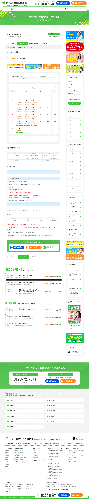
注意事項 (28, 47)
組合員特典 (35, 457)
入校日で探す (70, 8)
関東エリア (8, 454)
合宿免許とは (20, 484)
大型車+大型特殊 (24, 457)
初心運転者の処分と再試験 (51, 486)
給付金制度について (10, 489)
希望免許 (70, 81)
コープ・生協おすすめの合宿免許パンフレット (46, 443)
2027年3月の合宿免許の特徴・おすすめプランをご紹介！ (55, 476)
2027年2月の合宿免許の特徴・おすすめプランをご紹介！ (55, 473)
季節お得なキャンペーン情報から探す (55, 448)
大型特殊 (17, 461)
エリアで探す (26, 8)
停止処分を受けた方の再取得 (66, 484)
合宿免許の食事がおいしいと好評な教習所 (75, 455)
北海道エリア (8, 450)
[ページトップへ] (86, 495)
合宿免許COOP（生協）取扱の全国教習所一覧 (18, 443)
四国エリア (8, 464)
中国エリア (8, 462)
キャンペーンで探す (48, 8)
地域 (69, 87)
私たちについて (9, 484)
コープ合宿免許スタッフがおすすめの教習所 (75, 450)
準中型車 (17, 457)
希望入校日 (70, 93)
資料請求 (78, 443)
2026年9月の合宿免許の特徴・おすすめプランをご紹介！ (55, 458)
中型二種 (22, 455)
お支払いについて (9, 486)
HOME (8, 8)
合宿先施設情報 (20, 47)
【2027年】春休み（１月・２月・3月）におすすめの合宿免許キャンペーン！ (55, 456)
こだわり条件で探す (60, 8)
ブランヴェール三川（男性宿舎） (32, 155)
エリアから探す (8, 448)
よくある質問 (20, 488)
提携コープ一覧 (29, 489)
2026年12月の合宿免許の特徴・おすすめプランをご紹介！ (55, 467)
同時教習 (17, 455)
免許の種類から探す (18, 448)
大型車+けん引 (24, 459)
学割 (34, 454)
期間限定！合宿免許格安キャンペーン (54, 478)
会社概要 (20, 486)
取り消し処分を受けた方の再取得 (52, 484)
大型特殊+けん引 (24, 461)
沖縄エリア (8, 468)
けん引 (16, 462)
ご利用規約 (28, 486)
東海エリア (8, 459)
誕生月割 (35, 455)
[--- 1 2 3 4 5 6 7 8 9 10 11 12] (75, 95)
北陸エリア (8, 457)
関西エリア (8, 461)
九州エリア (8, 466)
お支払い (78, 8)
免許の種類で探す (16, 8)
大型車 (16, 459)
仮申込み (19, 125)
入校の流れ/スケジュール (11, 488)
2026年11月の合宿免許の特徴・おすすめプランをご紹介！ (55, 464)
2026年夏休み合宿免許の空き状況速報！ (55, 450)
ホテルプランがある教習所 (72, 461)
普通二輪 (17, 452)
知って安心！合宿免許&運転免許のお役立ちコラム (57, 489)
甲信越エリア (8, 455)
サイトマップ (8, 491)
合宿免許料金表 (10, 47)
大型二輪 (17, 454)
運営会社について (9, 482)
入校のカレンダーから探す (38, 460)
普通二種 (22, 454)
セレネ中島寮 (28, 160)
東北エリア (8, 452)
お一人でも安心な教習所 (71, 452)
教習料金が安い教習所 (71, 454)
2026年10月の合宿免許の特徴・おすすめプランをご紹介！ (55, 461)
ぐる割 (34, 452)
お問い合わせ (20, 489)
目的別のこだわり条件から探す (73, 448)
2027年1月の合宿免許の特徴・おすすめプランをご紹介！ (55, 470)
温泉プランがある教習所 (71, 457)
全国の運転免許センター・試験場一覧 (68, 486)
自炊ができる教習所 (70, 459)
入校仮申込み (67, 443)
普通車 (16, 450)
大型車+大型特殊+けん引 (25, 462)
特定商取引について (29, 488)
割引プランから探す (37, 448)
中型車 (22, 450)
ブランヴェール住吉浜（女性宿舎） (50, 155)
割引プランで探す (36, 8)
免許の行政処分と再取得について (53, 482)
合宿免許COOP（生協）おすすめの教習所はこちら (46, 439)
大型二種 (22, 452)
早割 (34, 450)
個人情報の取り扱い (29, 484)
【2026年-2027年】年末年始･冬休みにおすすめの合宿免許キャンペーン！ (55, 453)
